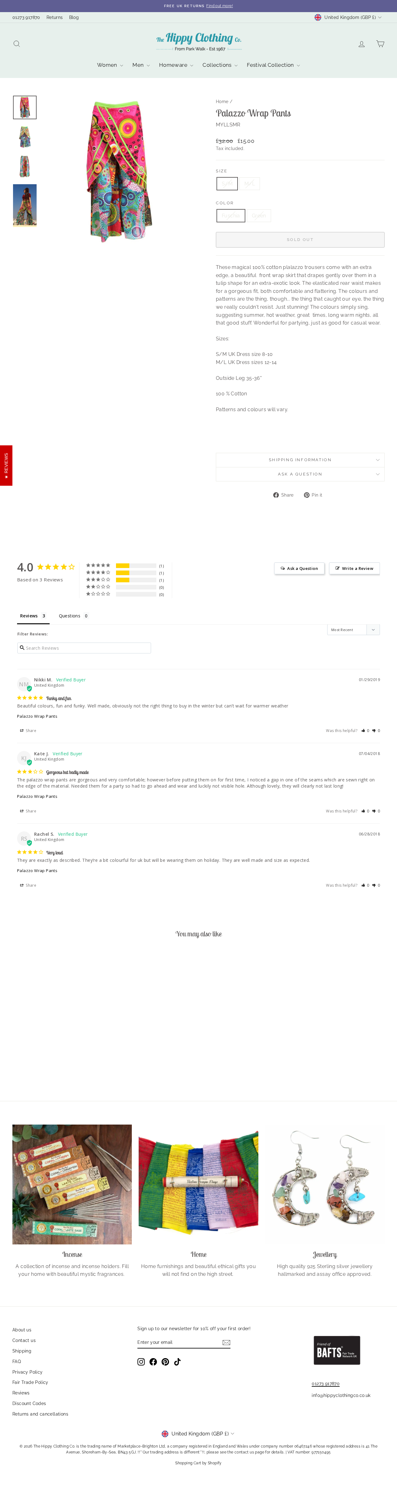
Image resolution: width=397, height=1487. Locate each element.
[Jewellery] (325, 1184)
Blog (74, 17)
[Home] (198, 1184)
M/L (249, 184)
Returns (55, 17)
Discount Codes (29, 1403)
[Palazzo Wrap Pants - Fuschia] (52, 1064)
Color (225, 203)
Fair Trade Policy (30, 1382)
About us (21, 1329)
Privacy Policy (27, 1372)
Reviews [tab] (29, 616)
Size (221, 171)
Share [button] (30, 730)
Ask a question (300, 474)
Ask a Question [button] (302, 568)
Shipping (21, 1350)
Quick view (56, 1034)
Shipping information (300, 459)
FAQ (16, 1361)
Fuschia (231, 216)
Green (259, 216)
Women (107, 65)
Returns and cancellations (40, 1414)
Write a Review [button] (357, 568)
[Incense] (72, 1184)
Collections (218, 65)
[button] (365, 730)
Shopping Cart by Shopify (198, 1463)
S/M (227, 184)
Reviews (21, 1392)
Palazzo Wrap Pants (37, 716)
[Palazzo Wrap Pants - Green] (61, 1064)
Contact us (24, 1340)
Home (222, 101)
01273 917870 (26, 17)
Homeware (174, 65)
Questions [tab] (70, 616)
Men (138, 65)
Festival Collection (271, 65)
